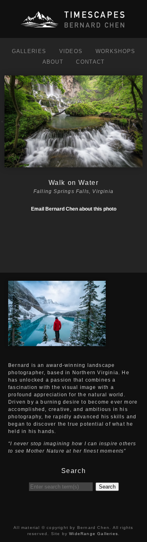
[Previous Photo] (2, 126)
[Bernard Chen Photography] (73, 28)
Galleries (29, 51)
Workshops (116, 51)
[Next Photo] (73, 164)
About (53, 62)
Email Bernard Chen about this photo (73, 209)
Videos (71, 51)
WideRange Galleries (93, 533)
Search (107, 487)
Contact (90, 62)
